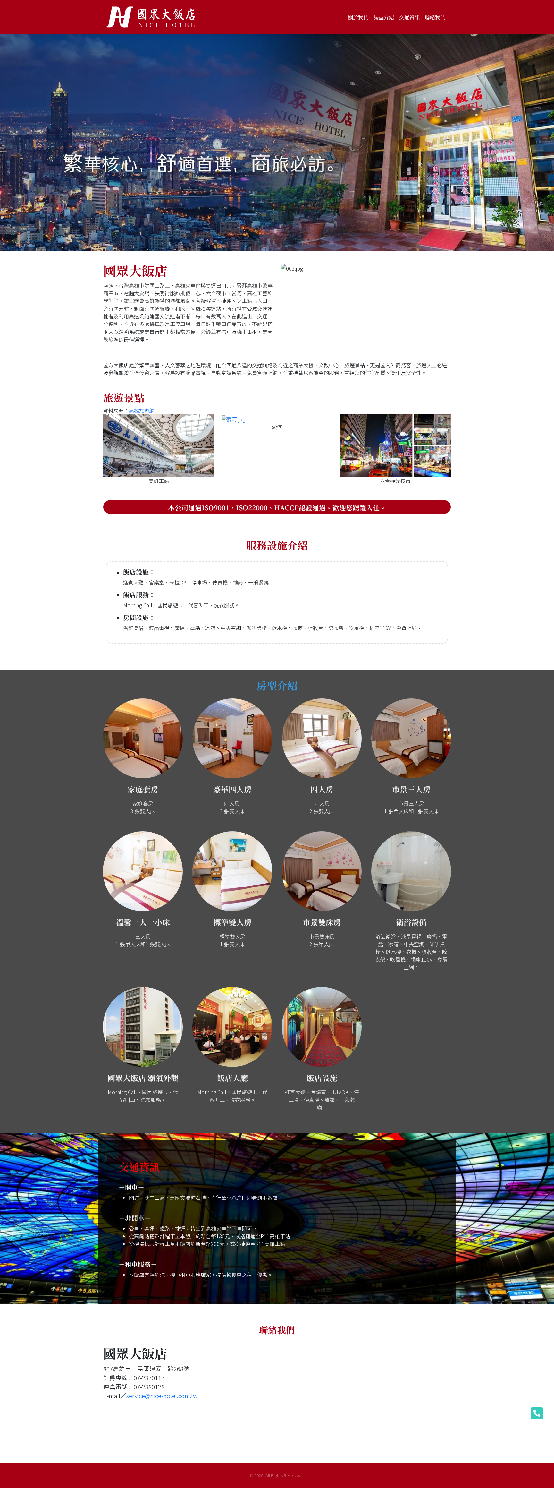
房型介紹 (384, 17)
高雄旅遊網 (142, 410)
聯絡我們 (435, 17)
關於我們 (358, 17)
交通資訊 (409, 17)
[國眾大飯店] (152, 17)
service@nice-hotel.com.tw (161, 1395)
